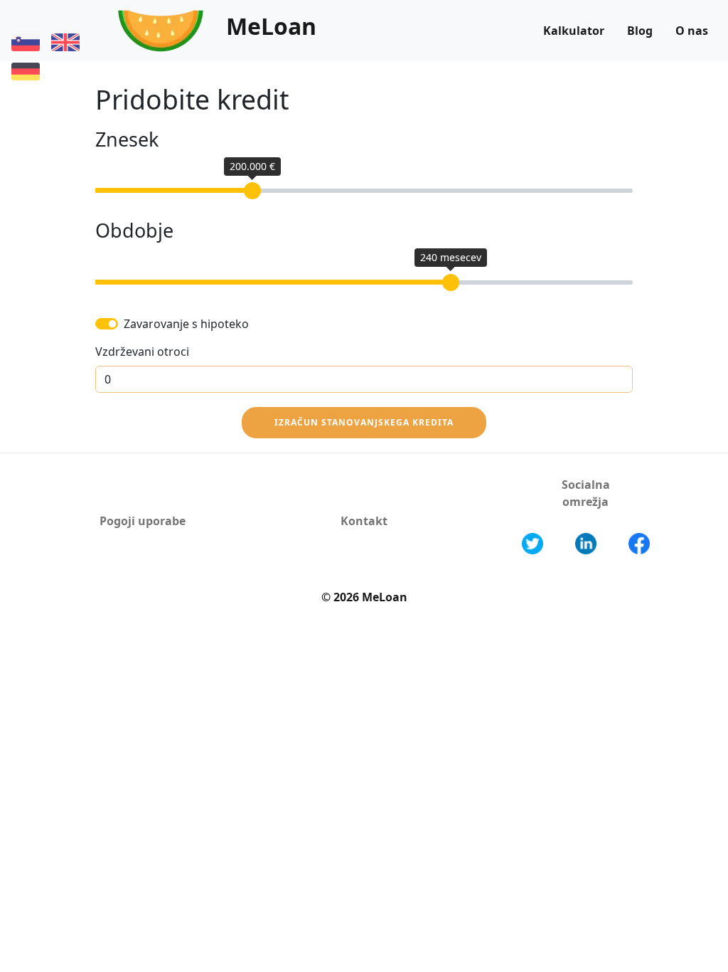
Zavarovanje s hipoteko (186, 324)
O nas (691, 30)
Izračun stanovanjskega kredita (364, 422)
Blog (640, 30)
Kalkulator (573, 30)
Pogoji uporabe (143, 521)
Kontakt (364, 521)
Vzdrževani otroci (142, 351)
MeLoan (271, 26)
